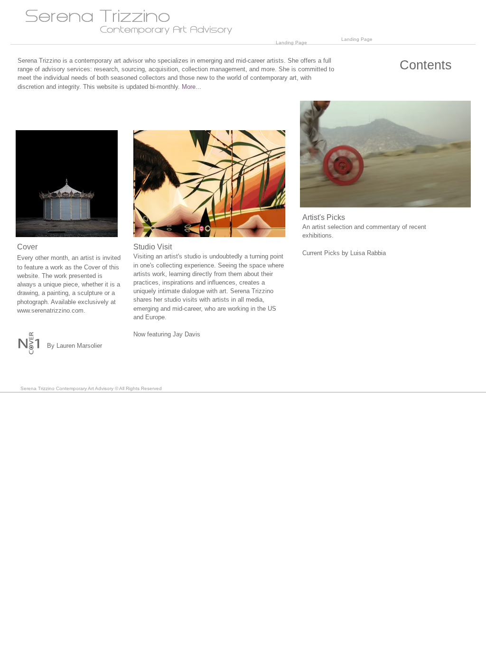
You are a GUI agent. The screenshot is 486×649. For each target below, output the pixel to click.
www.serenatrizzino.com (50, 310)
